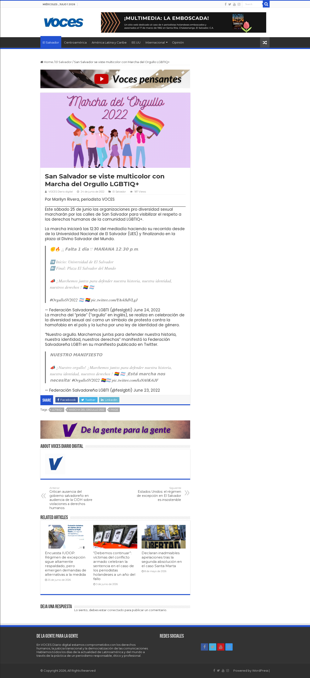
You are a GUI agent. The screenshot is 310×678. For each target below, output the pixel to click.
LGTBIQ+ (57, 409)
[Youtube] (234, 4)
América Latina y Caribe (109, 42)
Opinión (178, 42)
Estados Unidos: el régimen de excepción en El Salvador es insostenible (159, 494)
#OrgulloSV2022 (64, 299)
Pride (114, 409)
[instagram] (239, 4)
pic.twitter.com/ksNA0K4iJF (135, 380)
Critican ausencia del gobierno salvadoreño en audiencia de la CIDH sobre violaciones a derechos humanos (70, 498)
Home (48, 62)
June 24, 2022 (146, 310)
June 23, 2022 (146, 390)
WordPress (260, 670)
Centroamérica (75, 42)
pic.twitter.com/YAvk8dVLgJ (114, 299)
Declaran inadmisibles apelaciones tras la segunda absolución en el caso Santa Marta (162, 559)
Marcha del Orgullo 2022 (86, 409)
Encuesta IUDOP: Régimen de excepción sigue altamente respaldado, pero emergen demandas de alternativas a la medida (65, 564)
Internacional (155, 42)
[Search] (266, 4)
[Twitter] (230, 4)
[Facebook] (225, 4)
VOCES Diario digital (61, 191)
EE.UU (136, 42)
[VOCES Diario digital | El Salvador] (64, 21)
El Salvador (51, 42)
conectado (115, 610)
